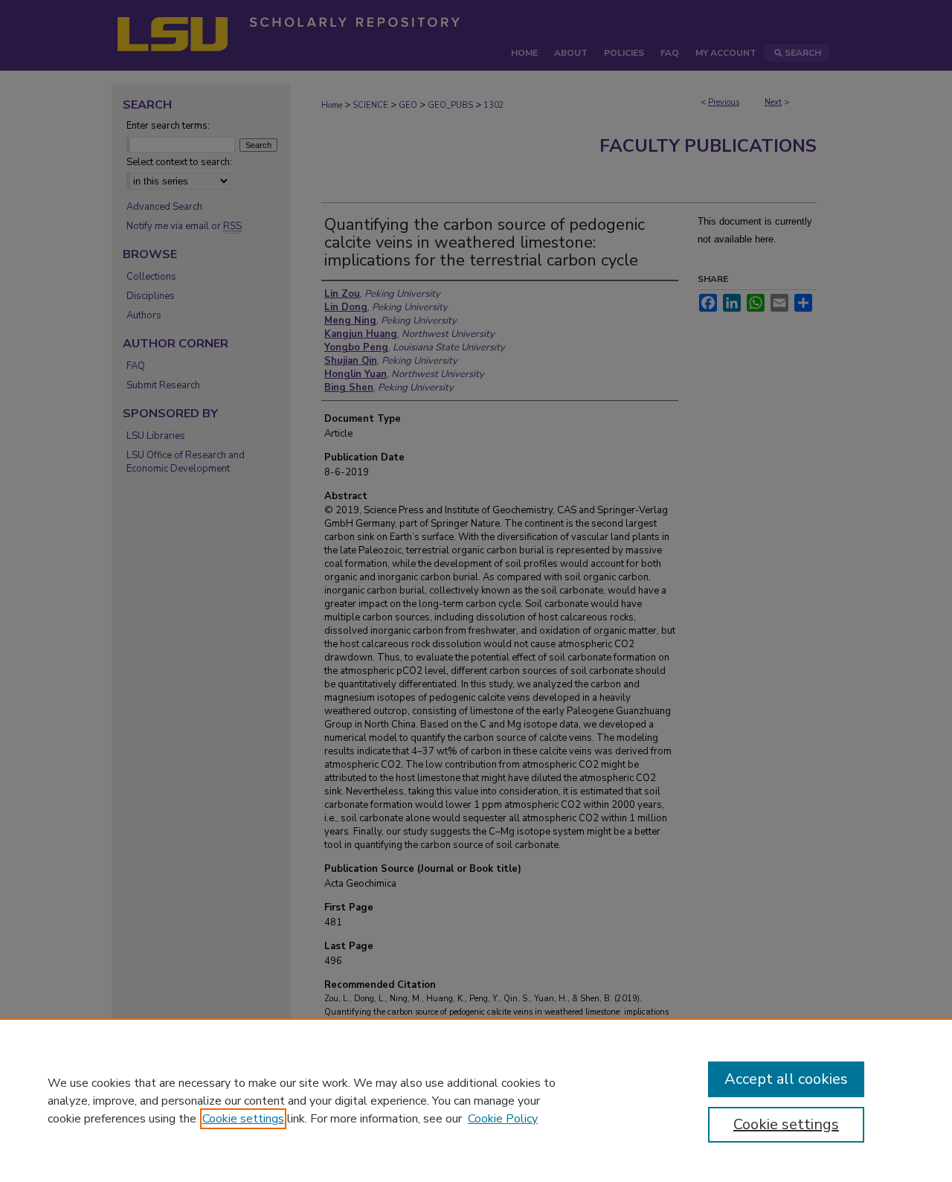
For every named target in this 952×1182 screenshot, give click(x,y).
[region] (476, 1100)
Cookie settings (243, 1119)
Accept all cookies (786, 1079)
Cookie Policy (503, 1119)
